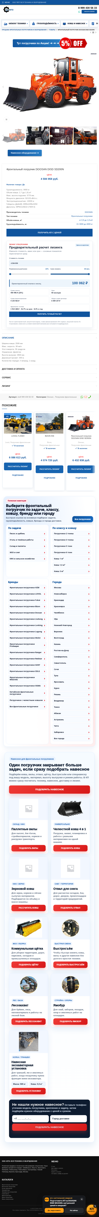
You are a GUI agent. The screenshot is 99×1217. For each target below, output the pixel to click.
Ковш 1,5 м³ (59, 565)
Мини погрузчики (7, 1197)
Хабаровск (59, 732)
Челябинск (59, 612)
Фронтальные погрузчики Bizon (25, 606)
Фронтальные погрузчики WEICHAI (22, 678)
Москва (57, 587)
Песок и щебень (17, 533)
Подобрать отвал (70, 908)
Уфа (56, 619)
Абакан (57, 713)
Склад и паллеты (18, 546)
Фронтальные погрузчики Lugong (26, 631)
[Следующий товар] (95, 32)
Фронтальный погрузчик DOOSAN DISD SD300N (81, 437)
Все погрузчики (83, 519)
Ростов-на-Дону (61, 650)
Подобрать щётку (28, 965)
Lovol (7, 442)
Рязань (57, 694)
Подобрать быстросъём (70, 965)
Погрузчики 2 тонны (64, 533)
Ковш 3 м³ (59, 571)
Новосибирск (60, 594)
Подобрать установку (28, 1091)
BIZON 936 (49, 436)
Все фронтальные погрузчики (24, 706)
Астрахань (59, 719)
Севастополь (60, 663)
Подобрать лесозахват (28, 1021)
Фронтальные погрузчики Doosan (26, 612)
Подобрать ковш (70, 848)
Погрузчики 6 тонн (63, 552)
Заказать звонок (89, 11)
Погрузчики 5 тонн (63, 546)
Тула (56, 675)
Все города (59, 738)
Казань (57, 644)
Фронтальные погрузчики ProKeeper (22, 645)
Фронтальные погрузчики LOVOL (25, 594)
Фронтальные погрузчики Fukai (25, 600)
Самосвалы (5, 1193)
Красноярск (59, 606)
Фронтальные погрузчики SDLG (25, 671)
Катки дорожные (7, 1188)
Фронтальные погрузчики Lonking (26, 625)
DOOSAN (89, 212)
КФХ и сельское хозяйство (22, 558)
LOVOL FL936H (17, 436)
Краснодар (59, 600)
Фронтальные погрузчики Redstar (26, 658)
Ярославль (59, 682)
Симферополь (60, 656)
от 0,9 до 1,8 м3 (86, 220)
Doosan (50, 397)
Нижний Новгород (63, 625)
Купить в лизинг (56, 1171)
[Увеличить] (6, 119)
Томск (57, 707)
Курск (56, 688)
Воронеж (58, 631)
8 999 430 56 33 (87, 7)
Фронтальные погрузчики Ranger (26, 652)
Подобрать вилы (28, 848)
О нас (53, 1166)
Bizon (49, 442)
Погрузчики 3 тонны (64, 540)
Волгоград (59, 638)
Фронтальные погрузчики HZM (24, 587)
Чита (56, 726)
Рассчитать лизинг (18, 466)
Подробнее (18, 475)
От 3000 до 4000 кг (85, 224)
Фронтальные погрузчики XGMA (25, 685)
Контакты (54, 1170)
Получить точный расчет (49, 314)
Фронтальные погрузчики (82, 216)
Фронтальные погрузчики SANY (25, 665)
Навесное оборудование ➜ (25, 153)
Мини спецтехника (7, 1199)
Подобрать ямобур (70, 1021)
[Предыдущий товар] (90, 32)
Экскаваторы (6, 1190)
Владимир (59, 700)
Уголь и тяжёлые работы (22, 540)
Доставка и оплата (57, 1168)
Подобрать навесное (49, 789)
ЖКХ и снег (15, 552)
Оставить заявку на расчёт (59, 1173)
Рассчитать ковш (28, 908)
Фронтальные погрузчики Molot (25, 638)
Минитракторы (6, 1195)
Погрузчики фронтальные (66, 397)
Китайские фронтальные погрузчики (21, 693)
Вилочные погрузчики (8, 1186)
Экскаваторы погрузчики (9, 1192)
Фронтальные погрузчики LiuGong (26, 619)
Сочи (56, 669)
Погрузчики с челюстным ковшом (26, 700)
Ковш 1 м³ (59, 558)
